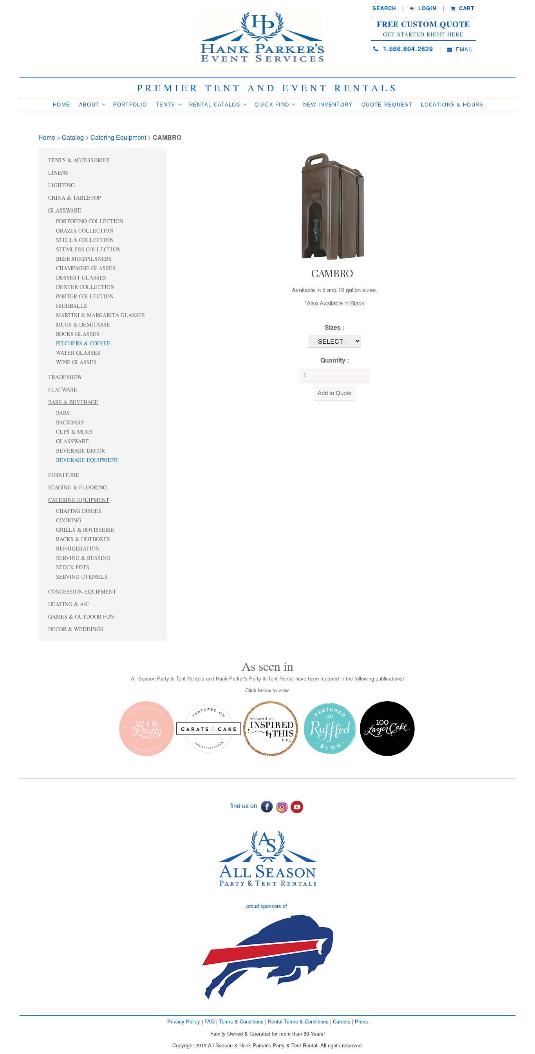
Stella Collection (85, 240)
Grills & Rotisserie (85, 529)
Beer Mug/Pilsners (84, 258)
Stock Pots (72, 567)
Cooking (68, 520)
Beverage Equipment (87, 460)
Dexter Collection (85, 287)
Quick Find (272, 105)
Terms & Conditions (241, 1021)
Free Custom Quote (423, 24)
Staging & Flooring (77, 487)
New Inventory (328, 105)
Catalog (73, 137)
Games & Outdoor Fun (81, 616)
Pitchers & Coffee (83, 343)
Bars (63, 413)
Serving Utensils (82, 576)
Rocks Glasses (77, 333)
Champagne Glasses (86, 268)
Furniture (63, 474)
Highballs (71, 305)
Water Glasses (78, 352)
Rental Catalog (215, 105)
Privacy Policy (183, 1021)
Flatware (62, 389)
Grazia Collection (84, 230)
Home (61, 105)
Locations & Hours (452, 105)
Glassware (64, 210)
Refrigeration (77, 548)
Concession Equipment (82, 591)
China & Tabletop (74, 197)
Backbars (70, 422)
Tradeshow (65, 377)
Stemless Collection (88, 249)
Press (361, 1021)
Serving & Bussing (83, 557)
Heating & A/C (68, 604)
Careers (342, 1021)
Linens (58, 172)
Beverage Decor (80, 450)
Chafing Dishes (78, 510)
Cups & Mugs (74, 431)
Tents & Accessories (79, 160)
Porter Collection (85, 296)
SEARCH (384, 8)
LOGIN (426, 8)
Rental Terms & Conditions (298, 1021)
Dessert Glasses (81, 277)
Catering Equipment (118, 137)
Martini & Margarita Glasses (100, 315)
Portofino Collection (89, 221)
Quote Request (386, 105)
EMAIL (464, 49)
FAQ (209, 1021)
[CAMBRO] (332, 205)
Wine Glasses (76, 362)
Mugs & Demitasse (83, 324)
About (89, 105)
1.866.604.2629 (407, 48)
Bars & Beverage (73, 402)
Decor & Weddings (75, 629)
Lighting (61, 185)
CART (465, 8)
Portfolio (130, 105)
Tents (165, 105)
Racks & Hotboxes (83, 539)
